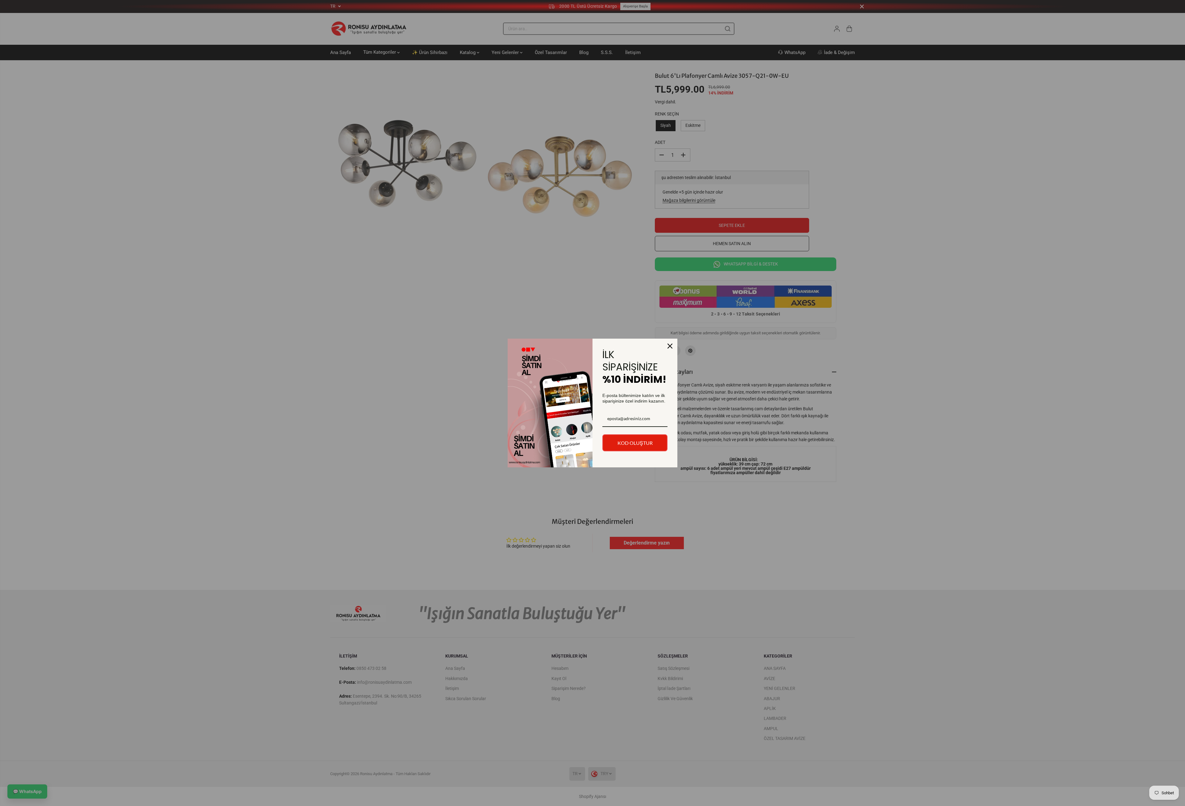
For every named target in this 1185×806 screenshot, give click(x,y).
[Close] (670, 346)
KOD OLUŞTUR (635, 443)
